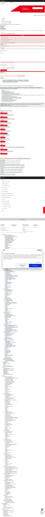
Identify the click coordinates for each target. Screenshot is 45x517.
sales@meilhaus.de (6, 230)
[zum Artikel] (2, 160)
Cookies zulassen (35, 265)
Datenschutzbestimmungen (11, 33)
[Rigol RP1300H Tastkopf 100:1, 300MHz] (7, 114)
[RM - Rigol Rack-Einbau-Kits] (5, 134)
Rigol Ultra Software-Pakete (4, 139)
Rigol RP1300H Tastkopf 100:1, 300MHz (6, 115)
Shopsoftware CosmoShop (22, 232)
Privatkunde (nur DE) (3, 2)
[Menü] (43, 508)
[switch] (42, 513)
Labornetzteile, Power (5, 189)
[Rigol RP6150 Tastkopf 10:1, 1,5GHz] (6, 110)
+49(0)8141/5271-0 (26, 9)
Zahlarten (23, 230)
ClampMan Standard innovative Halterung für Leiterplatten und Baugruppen (12, 147)
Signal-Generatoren (4, 187)
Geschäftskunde (3, 3)
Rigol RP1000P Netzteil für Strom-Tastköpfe (7, 119)
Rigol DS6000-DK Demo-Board (5, 131)
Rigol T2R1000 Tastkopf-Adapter (5, 123)
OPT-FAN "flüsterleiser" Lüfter (4, 143)
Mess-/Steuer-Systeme (5, 191)
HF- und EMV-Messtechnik (5, 185)
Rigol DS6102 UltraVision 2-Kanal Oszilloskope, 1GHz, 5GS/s (10, 162)
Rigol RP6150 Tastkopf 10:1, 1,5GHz (6, 111)
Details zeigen (38, 262)
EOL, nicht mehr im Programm (7, 206)
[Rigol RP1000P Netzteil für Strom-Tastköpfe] (7, 118)
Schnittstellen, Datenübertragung (6, 197)
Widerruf (23, 229)
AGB (23, 228)
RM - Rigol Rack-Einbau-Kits (4, 135)
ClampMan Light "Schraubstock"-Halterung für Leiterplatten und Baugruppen (12, 165)
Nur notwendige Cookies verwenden (22, 265)
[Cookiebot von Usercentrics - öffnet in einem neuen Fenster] (38, 250)
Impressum (24, 227)
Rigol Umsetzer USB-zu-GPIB (5, 127)
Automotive (3, 199)
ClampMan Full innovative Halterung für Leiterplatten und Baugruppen (11, 170)
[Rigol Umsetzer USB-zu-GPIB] (5, 126)
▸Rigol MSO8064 (21, 75)
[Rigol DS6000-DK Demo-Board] (5, 130)
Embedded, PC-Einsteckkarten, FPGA (7, 193)
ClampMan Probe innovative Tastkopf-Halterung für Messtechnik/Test (11, 172)
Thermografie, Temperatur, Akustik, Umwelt (8, 195)
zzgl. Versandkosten (13, 232)
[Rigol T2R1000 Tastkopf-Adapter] (5, 122)
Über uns (3, 210)
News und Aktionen (4, 208)
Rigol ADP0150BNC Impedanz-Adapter (6, 151)
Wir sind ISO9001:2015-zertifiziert (27, 231)
